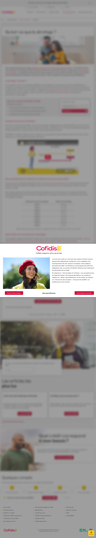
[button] (84, 293)
